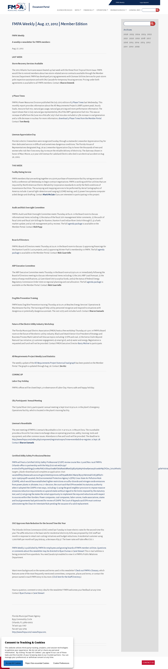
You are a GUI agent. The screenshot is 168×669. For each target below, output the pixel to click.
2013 (143, 42)
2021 (126, 38)
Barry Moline (83, 343)
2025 (132, 34)
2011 (126, 46)
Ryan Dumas (65, 551)
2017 (149, 38)
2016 (126, 42)
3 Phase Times (77, 102)
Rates (77, 10)
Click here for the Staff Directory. (67, 577)
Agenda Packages (64, 10)
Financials (88, 10)
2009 (137, 46)
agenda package (75, 224)
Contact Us (148, 663)
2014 (137, 42)
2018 (143, 38)
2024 (137, 34)
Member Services (117, 10)
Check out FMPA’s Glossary (86, 570)
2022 (149, 34)
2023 (143, 34)
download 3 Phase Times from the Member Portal (80, 118)
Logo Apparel (144, 2)
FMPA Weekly (120, 2)
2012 (148, 42)
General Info (134, 10)
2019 (137, 38)
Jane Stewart (78, 551)
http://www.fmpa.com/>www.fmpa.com (29, 632)
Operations (102, 10)
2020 (131, 38)
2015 (131, 42)
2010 (131, 46)
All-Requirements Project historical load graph (54, 363)
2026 (126, 34)
